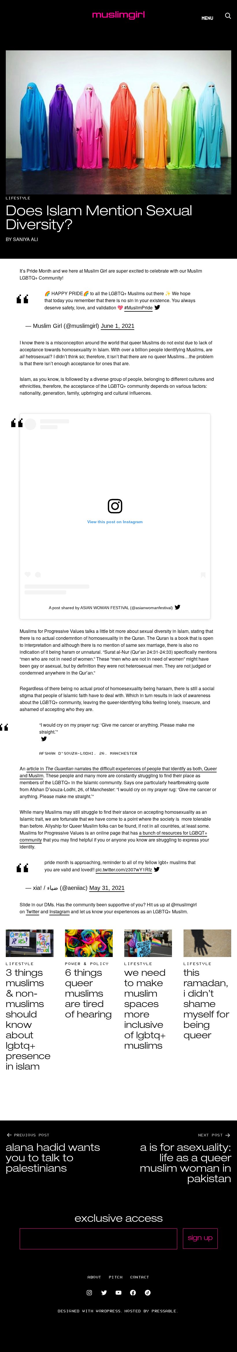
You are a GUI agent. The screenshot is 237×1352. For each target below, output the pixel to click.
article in (36, 768)
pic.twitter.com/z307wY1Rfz (124, 869)
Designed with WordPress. (90, 1311)
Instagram (59, 911)
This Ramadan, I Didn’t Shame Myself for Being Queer (206, 1005)
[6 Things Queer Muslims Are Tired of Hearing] (89, 943)
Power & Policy (87, 963)
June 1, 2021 (117, 326)
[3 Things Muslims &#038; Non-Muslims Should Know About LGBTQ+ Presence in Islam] (29, 943)
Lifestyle (18, 198)
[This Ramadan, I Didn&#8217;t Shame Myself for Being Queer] (207, 943)
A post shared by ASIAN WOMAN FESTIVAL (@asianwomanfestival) (111, 608)
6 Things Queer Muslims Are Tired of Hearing (88, 994)
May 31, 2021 (107, 888)
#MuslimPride (138, 307)
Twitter (32, 911)
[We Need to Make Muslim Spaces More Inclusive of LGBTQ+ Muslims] (148, 943)
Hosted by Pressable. (152, 1311)
